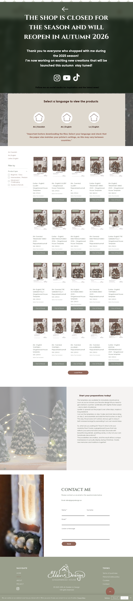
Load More (78, 372)
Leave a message (68, 528)
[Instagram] (57, 78)
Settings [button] (107, 598)
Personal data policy (109, 577)
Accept (124, 598)
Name (64, 510)
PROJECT (20, 584)
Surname (90, 510)
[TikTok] (76, 78)
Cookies (106, 580)
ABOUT (19, 580)
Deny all (115, 598)
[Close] (130, 597)
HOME (19, 573)
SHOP (19, 577)
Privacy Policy (81, 598)
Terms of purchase (109, 573)
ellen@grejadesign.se (74, 500)
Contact (106, 584)
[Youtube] (66, 78)
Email (64, 519)
